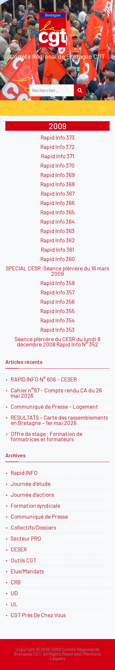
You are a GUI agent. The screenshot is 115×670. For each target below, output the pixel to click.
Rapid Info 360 (57, 258)
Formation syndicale (35, 505)
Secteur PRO (26, 538)
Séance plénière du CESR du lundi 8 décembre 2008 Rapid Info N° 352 (57, 342)
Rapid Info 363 (57, 230)
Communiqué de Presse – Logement (54, 406)
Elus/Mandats (27, 571)
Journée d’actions (32, 494)
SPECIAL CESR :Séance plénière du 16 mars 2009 (57, 271)
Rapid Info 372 (57, 146)
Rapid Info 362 (57, 240)
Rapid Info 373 (58, 137)
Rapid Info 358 (57, 282)
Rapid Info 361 (57, 249)
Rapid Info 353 (57, 329)
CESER (19, 549)
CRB (16, 582)
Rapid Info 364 (57, 221)
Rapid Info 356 (57, 301)
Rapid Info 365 (57, 212)
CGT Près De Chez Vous (38, 615)
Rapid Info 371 (57, 156)
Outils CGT (23, 560)
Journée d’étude (32, 483)
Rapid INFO (24, 472)
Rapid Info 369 (57, 174)
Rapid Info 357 (58, 292)
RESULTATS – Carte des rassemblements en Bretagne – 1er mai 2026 (59, 420)
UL (14, 604)
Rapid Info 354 (57, 320)
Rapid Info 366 (57, 202)
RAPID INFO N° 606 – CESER (44, 379)
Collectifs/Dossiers (33, 527)
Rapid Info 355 (57, 311)
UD (14, 593)
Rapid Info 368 (57, 184)
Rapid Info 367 (58, 193)
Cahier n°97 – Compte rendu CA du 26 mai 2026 (56, 393)
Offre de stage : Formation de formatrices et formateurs (46, 436)
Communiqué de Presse (39, 516)
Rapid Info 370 (57, 165)
